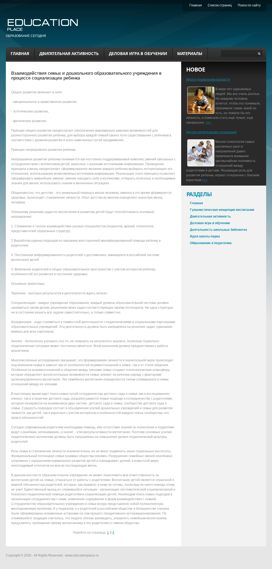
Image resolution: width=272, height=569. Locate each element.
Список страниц (220, 5)
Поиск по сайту (249, 5)
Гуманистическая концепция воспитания (222, 210)
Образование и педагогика (211, 243)
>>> (208, 122)
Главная (20, 53)
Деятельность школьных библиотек (218, 230)
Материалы (189, 53)
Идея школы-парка (205, 236)
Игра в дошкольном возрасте (208, 79)
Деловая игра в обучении (138, 53)
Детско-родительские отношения (211, 132)
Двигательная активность (69, 53)
